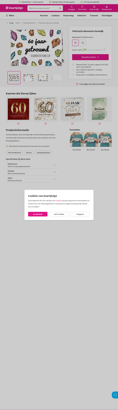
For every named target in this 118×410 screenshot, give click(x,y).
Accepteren (37, 214)
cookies (59, 200)
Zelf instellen (59, 214)
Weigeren (80, 214)
